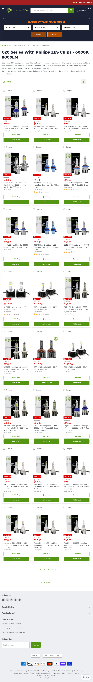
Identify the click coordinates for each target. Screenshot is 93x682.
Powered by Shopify (46, 678)
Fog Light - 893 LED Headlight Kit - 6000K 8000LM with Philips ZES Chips (76, 545)
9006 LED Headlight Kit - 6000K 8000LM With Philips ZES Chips (16, 246)
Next (54, 570)
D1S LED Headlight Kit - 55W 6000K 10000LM (45, 308)
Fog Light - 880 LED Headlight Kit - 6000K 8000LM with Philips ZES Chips (16, 486)
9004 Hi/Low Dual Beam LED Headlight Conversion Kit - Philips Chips (46, 185)
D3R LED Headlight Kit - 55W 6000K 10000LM (45, 368)
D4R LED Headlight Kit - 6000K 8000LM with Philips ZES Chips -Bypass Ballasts (16, 428)
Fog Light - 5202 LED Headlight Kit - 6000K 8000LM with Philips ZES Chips (76, 428)
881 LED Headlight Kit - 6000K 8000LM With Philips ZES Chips (76, 127)
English (34, 656)
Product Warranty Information (61, 671)
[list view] (88, 81)
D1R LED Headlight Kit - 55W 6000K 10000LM (15, 308)
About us (10, 671)
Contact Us (56, 673)
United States (51, 656)
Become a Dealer (73, 673)
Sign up (35, 645)
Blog (63, 673)
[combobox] (17, 27)
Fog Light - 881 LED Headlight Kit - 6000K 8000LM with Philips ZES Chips (46, 486)
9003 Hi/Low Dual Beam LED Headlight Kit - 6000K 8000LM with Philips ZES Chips (15, 185)
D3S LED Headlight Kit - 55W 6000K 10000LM (75, 368)
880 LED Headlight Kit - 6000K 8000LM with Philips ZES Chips (46, 127)
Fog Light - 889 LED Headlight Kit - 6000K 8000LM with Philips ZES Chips (46, 545)
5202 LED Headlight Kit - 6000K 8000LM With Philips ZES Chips (16, 127)
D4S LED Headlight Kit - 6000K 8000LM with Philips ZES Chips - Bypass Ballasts (46, 428)
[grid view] (83, 81)
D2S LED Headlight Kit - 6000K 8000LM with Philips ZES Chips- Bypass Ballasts (16, 369)
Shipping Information (21, 673)
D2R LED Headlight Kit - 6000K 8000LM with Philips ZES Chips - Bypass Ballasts (76, 309)
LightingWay (7, 131)
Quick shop (16, 135)
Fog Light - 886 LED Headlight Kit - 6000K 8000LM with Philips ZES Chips (16, 545)
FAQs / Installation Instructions (40, 673)
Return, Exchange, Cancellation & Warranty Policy (32, 671)
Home (4, 46)
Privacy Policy (78, 671)
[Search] (71, 10)
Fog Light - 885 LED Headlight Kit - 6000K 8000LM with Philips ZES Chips (76, 486)
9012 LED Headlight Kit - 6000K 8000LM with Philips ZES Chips (76, 246)
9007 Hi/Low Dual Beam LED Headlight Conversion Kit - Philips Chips (46, 247)
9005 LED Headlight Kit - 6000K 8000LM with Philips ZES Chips (76, 184)
